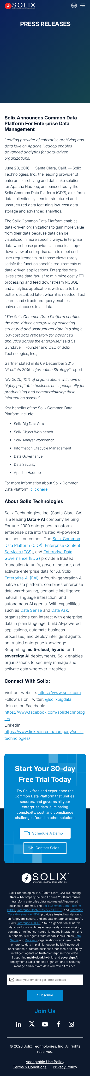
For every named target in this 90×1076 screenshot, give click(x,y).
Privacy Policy (65, 1067)
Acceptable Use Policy (45, 1061)
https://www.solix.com (59, 692)
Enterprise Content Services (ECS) (39, 910)
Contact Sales (47, 848)
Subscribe (45, 995)
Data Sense (31, 610)
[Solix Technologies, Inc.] (21, 6)
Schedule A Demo (47, 833)
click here (39, 489)
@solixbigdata (58, 699)
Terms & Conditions (30, 1067)
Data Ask (59, 610)
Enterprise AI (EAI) (22, 578)
